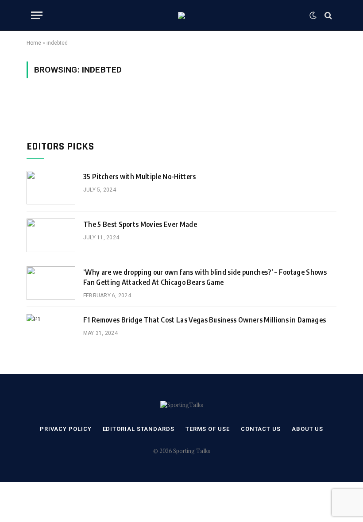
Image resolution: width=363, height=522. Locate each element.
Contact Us (261, 429)
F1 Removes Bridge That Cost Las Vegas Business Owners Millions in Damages (204, 319)
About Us (307, 429)
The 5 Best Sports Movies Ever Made (140, 224)
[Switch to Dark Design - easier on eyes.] (313, 15)
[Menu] (36, 15)
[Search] (327, 15)
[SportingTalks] (181, 15)
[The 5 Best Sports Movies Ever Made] (51, 235)
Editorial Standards (138, 429)
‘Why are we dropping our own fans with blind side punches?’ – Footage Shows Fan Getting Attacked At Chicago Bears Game (205, 277)
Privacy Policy (66, 429)
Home (34, 43)
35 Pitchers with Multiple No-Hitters (139, 176)
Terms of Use (207, 429)
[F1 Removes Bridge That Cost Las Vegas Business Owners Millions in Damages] (51, 331)
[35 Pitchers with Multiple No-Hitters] (51, 187)
